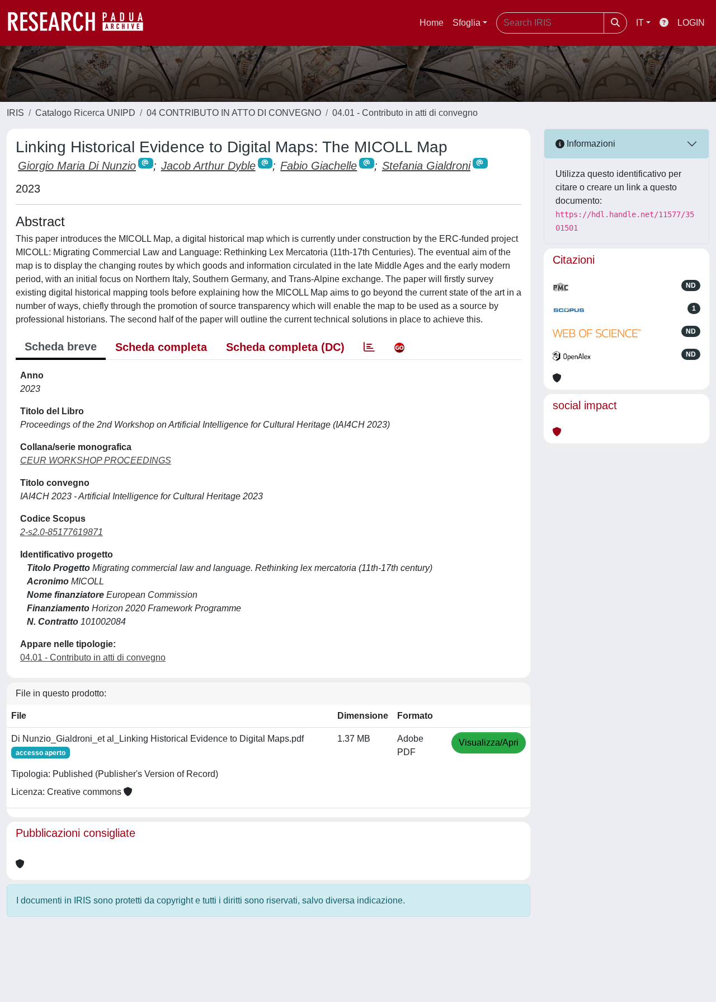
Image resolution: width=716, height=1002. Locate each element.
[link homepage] (81, 23)
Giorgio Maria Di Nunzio (77, 166)
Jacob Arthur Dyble (208, 166)
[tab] (369, 347)
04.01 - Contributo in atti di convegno (405, 113)
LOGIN (691, 22)
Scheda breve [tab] (61, 346)
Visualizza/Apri (489, 742)
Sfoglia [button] (467, 22)
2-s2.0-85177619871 (61, 532)
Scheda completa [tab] (161, 347)
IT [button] (640, 22)
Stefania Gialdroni (426, 166)
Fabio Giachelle (318, 166)
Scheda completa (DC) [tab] (285, 347)
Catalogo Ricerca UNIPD (85, 113)
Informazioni (589, 143)
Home (432, 22)
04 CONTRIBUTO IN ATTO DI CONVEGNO (234, 113)
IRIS (15, 113)
